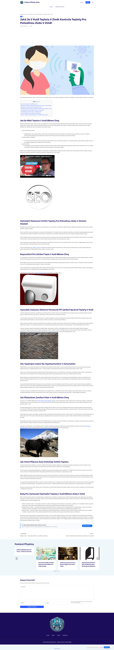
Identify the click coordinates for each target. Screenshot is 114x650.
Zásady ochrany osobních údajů (64, 642)
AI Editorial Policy (57, 648)
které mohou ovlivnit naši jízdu (44, 400)
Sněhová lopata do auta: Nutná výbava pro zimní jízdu (67, 564)
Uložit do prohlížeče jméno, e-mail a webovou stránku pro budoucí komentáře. (81, 602)
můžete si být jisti (36, 247)
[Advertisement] (57, 36)
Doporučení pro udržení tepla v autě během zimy (31, 107)
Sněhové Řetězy (59, 6)
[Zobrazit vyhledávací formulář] (93, 2)
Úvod (51, 6)
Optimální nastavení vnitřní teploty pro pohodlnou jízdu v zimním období (36, 105)
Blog (88, 2)
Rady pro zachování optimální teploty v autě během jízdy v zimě (34, 115)
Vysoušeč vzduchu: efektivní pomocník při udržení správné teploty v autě (36, 108)
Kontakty (65, 635)
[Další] (97, 558)
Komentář (23, 587)
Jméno (22, 603)
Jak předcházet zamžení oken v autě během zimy (31, 111)
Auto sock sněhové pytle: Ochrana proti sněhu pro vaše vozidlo (80, 535)
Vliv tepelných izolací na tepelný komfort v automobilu (32, 110)
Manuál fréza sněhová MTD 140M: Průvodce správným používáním (88, 564)
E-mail (47, 603)
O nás (81, 2)
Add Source (106, 647)
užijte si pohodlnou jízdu (40, 273)
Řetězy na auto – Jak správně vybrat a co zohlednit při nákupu (34, 535)
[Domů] (20, 14)
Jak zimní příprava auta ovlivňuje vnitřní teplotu (31, 113)
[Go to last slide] (17, 558)
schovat (37, 101)
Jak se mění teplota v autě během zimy (29, 104)
